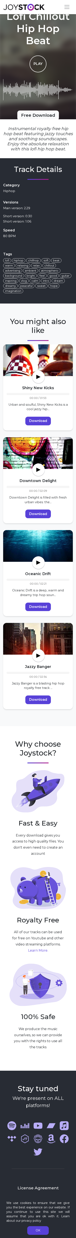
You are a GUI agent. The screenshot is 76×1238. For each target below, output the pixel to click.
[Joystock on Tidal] (11, 1139)
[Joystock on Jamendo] (24, 1139)
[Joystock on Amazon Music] (51, 1139)
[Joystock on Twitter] (38, 1152)
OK (38, 1230)
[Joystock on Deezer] (24, 1126)
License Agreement (38, 1187)
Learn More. (38, 950)
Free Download (38, 115)
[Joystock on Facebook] (64, 1139)
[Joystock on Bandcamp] (51, 1126)
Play (38, 64)
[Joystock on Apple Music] (64, 1126)
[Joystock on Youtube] (38, 1126)
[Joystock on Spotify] (11, 1126)
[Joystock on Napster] (38, 1139)
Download (38, 421)
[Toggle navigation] (67, 7)
